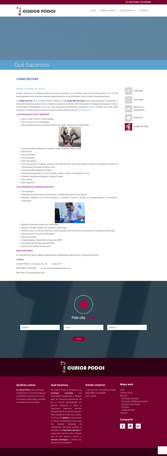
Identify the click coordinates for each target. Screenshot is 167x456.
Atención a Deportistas (131, 404)
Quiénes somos (107, 10)
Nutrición (125, 407)
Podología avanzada (130, 398)
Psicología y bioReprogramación (135, 401)
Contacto (144, 10)
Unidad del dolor (128, 410)
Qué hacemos (126, 10)
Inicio (93, 10)
